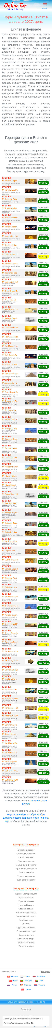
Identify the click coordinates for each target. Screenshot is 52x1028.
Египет (27, 976)
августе (11, 814)
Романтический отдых (26, 912)
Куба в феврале (26, 872)
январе (17, 818)
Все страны (18, 844)
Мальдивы (28, 980)
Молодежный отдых (26, 916)
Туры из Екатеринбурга (26, 894)
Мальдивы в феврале (26, 865)
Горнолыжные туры (26, 931)
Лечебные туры (26, 920)
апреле (44, 818)
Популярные (32, 844)
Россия (14, 985)
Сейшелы (27, 985)
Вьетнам (14, 976)
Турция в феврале (26, 876)
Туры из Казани (26, 897)
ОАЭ (41, 980)
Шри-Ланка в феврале (26, 868)
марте (36, 818)
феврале (27, 818)
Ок (32, 1023)
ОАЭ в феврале (26, 857)
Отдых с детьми (26, 909)
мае (7, 821)
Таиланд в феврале (26, 853)
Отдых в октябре (26, 942)
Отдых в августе (26, 935)
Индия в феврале (26, 861)
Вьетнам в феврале (26, 880)
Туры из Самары (26, 905)
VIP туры (26, 924)
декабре (7, 818)
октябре (31, 814)
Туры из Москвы (26, 901)
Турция (28, 989)
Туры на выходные (26, 927)
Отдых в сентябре (26, 939)
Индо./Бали (41, 976)
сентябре (21, 814)
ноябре (41, 814)
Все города (18, 888)
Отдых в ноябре (26, 946)
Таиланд (42, 985)
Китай (15, 980)
